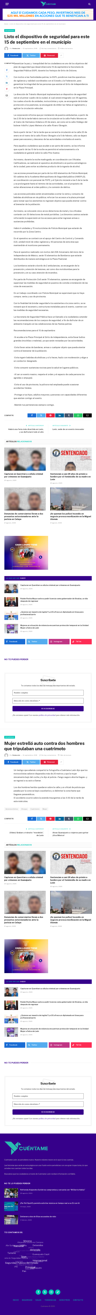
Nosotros (64, 1300)
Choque (24, 809)
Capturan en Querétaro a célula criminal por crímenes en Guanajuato (23, 475)
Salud (39, 1300)
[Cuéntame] (48, 4)
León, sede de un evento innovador (68, 429)
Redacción (16, 48)
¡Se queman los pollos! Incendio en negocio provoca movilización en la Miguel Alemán (70, 516)
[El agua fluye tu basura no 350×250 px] (26, 566)
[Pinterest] (6, 89)
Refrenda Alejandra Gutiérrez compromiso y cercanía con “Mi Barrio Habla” (52, 1190)
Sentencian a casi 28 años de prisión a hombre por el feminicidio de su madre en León (70, 477)
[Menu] (7, 4)
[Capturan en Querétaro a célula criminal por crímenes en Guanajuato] (25, 459)
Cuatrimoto (35, 809)
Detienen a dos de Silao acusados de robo (38, 1217)
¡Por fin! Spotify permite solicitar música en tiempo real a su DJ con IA (50, 1203)
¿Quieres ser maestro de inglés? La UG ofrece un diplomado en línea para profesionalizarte (52, 613)
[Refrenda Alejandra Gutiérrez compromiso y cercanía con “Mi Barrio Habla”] (11, 1193)
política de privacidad (47, 715)
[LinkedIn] (6, 82)
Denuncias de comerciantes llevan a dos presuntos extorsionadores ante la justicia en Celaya (23, 516)
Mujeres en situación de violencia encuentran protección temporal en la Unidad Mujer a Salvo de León (54, 626)
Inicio (6, 24)
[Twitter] (6, 76)
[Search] (89, 4)
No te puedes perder (16, 659)
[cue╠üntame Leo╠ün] (26, 972)
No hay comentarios (49, 48)
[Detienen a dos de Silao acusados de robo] (11, 1220)
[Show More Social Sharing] (61, 55)
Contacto (78, 1300)
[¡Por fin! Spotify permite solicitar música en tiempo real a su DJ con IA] (11, 1206)
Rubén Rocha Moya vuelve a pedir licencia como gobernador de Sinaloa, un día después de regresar (54, 600)
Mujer (45, 809)
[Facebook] (6, 70)
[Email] (6, 95)
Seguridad (9, 30)
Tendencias (50, 1300)
